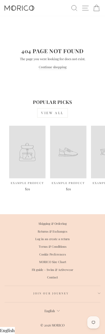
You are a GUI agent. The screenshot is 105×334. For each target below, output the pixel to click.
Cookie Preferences (52, 254)
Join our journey (51, 293)
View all (52, 113)
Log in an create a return (52, 239)
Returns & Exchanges (52, 231)
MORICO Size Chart (52, 262)
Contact (52, 277)
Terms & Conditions (52, 246)
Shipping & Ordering (52, 223)
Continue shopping (52, 67)
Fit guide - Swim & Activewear (52, 270)
